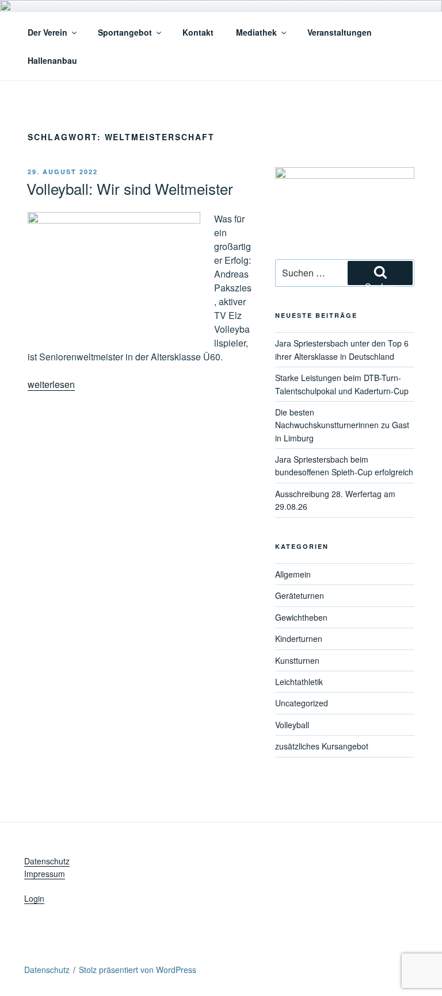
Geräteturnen (299, 595)
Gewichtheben (301, 617)
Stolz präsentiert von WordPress (137, 969)
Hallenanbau (52, 60)
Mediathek (256, 32)
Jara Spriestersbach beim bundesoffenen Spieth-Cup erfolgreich (344, 465)
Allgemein (293, 574)
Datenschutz (47, 861)
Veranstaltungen (339, 32)
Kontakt (198, 32)
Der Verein (47, 32)
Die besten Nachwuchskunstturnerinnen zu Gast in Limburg (342, 425)
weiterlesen (51, 384)
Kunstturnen (297, 660)
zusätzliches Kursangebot (321, 746)
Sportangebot (125, 32)
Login (34, 898)
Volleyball (292, 724)
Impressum (44, 873)
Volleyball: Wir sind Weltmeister (129, 188)
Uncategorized (301, 703)
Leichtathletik (299, 681)
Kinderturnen (298, 638)
